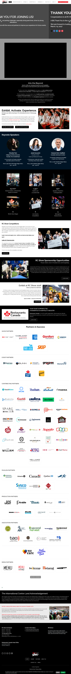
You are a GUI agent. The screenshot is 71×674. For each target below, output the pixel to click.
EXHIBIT (32, 659)
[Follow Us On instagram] (9, 653)
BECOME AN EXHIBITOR (8, 127)
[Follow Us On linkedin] (7, 653)
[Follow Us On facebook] (5, 653)
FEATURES (38, 659)
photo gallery (29, 123)
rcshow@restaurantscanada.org (32, 630)
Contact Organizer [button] (35, 666)
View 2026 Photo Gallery (22, 127)
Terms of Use (32, 669)
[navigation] (32, 2)
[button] (8, 338)
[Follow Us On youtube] (12, 653)
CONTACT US (33, 662)
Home (27, 659)
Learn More (33, 319)
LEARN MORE (5, 253)
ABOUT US (43, 659)
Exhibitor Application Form (14, 119)
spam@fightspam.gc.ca (7, 618)
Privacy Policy (38, 669)
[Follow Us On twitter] (2, 653)
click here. (42, 618)
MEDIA (39, 662)
